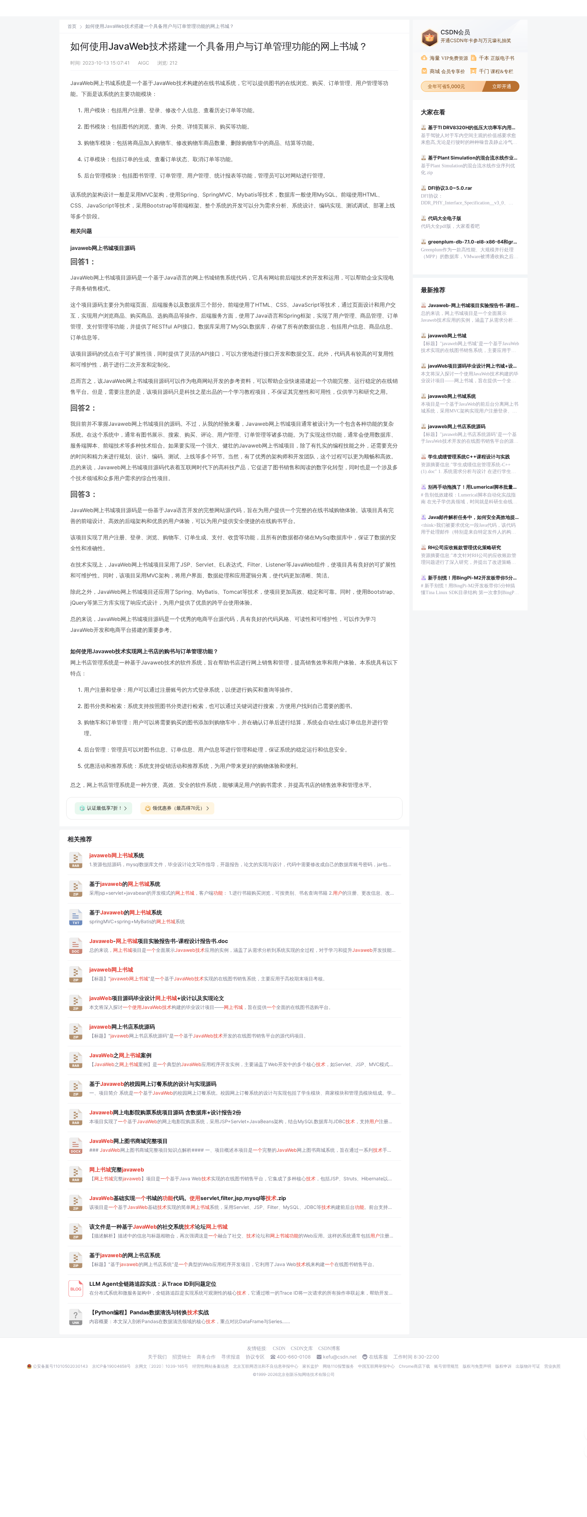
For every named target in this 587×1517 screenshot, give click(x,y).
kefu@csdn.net (340, 1357)
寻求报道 (230, 1357)
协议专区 (255, 1357)
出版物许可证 (528, 1366)
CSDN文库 (302, 1348)
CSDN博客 (329, 1348)
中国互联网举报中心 (376, 1366)
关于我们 (157, 1357)
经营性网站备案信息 (210, 1366)
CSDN (279, 1348)
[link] (72, 26)
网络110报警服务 (338, 1366)
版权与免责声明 (477, 1366)
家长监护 (310, 1366)
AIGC (143, 63)
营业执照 (552, 1366)
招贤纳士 (181, 1357)
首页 (72, 26)
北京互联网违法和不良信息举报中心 (265, 1366)
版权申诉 (503, 1366)
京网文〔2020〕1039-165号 (161, 1366)
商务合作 (206, 1357)
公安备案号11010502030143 (60, 1366)
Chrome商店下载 (414, 1366)
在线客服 (378, 1357)
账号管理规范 (446, 1366)
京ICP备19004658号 (111, 1366)
